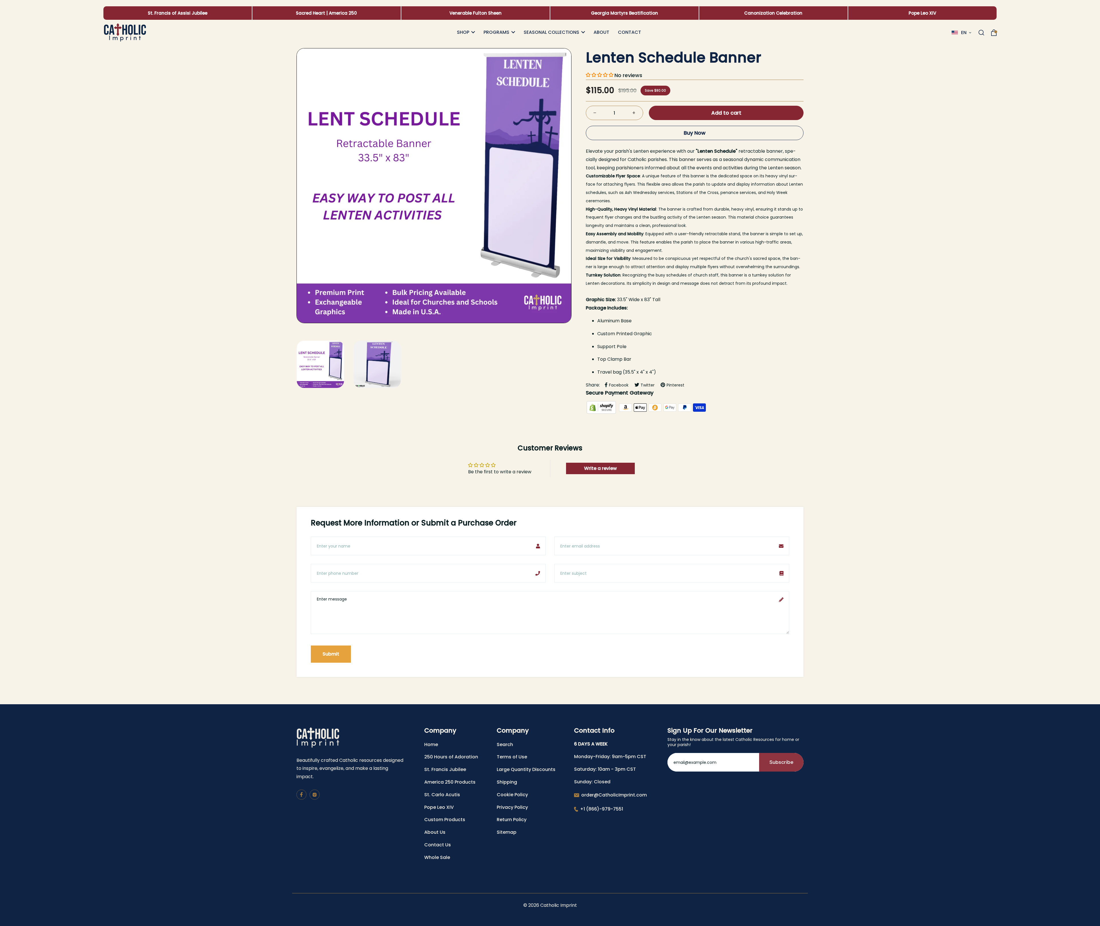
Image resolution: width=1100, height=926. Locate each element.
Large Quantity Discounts (526, 769)
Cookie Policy (512, 794)
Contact (629, 32)
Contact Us (437, 844)
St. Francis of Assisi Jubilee (177, 13)
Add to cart (726, 112)
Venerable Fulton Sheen (475, 13)
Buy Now (695, 132)
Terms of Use (512, 757)
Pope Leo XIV (922, 13)
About (601, 32)
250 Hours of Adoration (451, 757)
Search (505, 744)
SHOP (463, 32)
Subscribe (781, 762)
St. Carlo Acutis (442, 794)
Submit (331, 654)
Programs (496, 32)
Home (431, 744)
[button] (599, 75)
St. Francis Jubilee (445, 769)
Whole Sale (437, 857)
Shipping (507, 782)
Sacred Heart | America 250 (326, 13)
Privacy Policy (512, 807)
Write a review (600, 468)
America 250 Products (450, 782)
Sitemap (506, 832)
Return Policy (512, 819)
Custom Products (444, 819)
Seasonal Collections (551, 32)
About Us (434, 832)
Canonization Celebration (773, 13)
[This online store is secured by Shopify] (602, 407)
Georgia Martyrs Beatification (624, 13)
